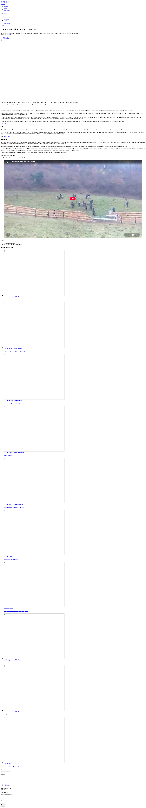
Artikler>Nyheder (5, 38)
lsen (7, 136)
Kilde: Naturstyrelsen (6, 123)
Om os (5, 9)
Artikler (5, 8)
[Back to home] (4, 13)
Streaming (6, 6)
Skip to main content (5, 1)
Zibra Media (7, 10)
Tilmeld (2, 804)
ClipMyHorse (7, 785)
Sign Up (3, 4)
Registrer (3, 25)
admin (9, 34)
